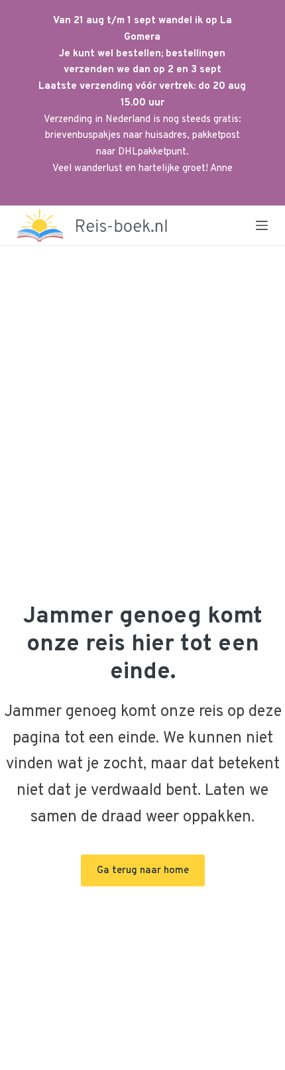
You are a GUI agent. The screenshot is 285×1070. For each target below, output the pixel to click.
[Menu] (262, 225)
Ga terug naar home (143, 870)
